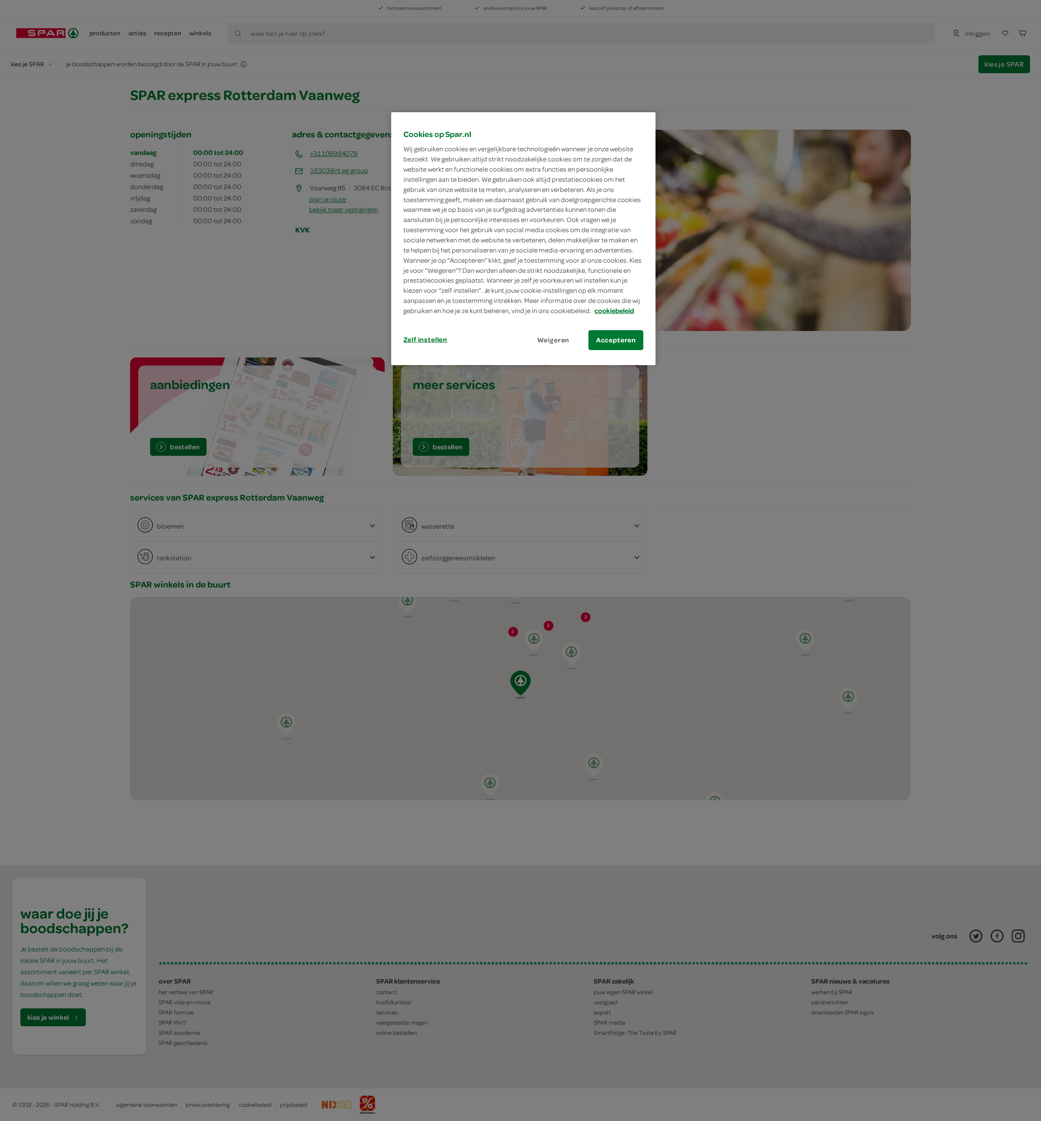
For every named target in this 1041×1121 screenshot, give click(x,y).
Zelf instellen (425, 339)
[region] (523, 238)
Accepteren (616, 339)
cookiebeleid (614, 310)
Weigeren (553, 339)
